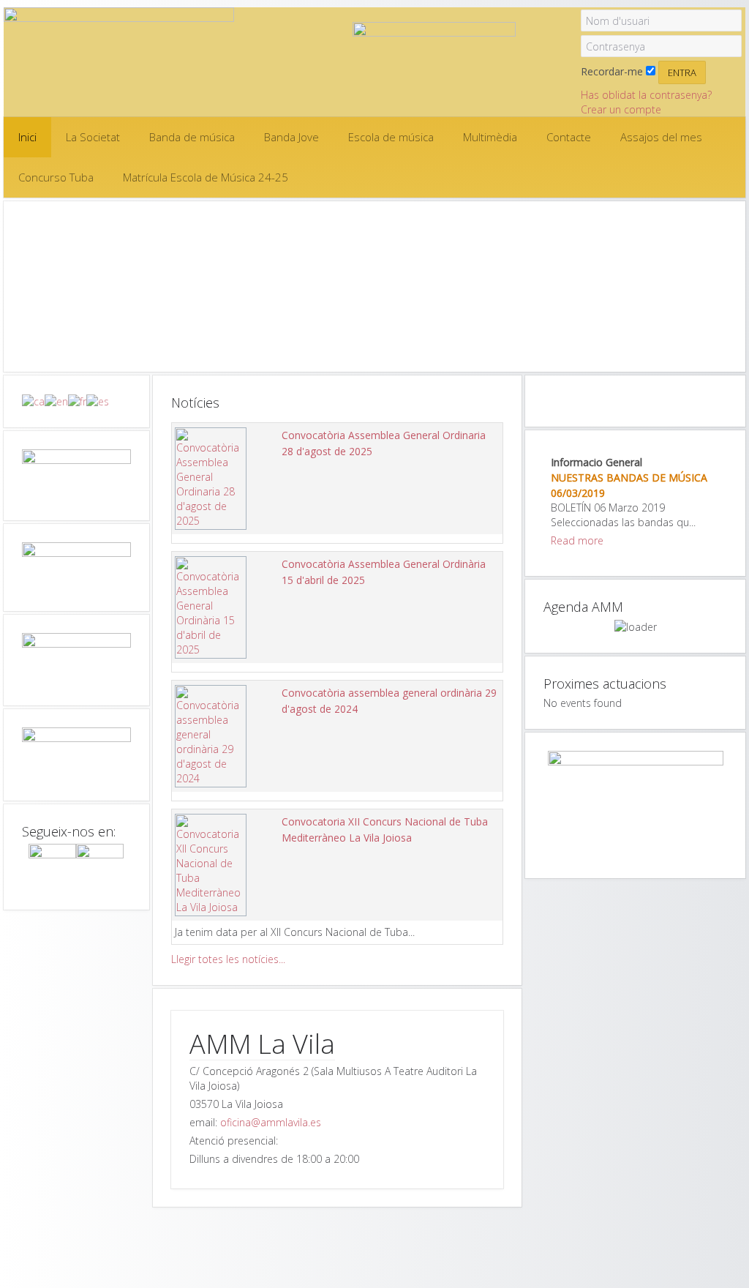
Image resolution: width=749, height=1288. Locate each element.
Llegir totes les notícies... (228, 959)
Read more (577, 540)
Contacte (568, 137)
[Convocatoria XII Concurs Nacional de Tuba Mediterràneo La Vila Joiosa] (210, 864)
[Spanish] (97, 401)
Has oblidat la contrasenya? (646, 95)
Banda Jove (291, 137)
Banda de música (192, 137)
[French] (77, 401)
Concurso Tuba (56, 177)
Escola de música (391, 137)
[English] (56, 401)
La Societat (93, 137)
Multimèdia (490, 137)
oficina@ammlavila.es (270, 1122)
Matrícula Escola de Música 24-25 (205, 177)
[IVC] (76, 754)
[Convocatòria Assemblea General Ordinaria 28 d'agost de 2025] (210, 477)
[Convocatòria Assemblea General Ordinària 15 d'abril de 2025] (210, 606)
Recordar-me (612, 71)
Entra (682, 72)
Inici (27, 137)
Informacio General (596, 462)
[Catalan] (33, 401)
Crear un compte (621, 109)
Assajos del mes (661, 137)
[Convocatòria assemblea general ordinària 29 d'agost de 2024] (210, 735)
